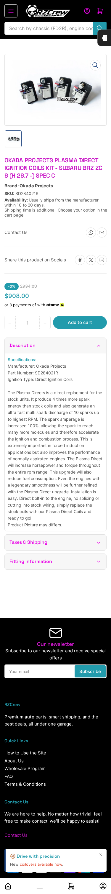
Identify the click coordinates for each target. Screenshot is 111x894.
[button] (55, 345)
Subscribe (90, 671)
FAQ (8, 776)
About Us (14, 761)
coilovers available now (41, 864)
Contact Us (16, 835)
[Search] (99, 28)
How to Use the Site (25, 753)
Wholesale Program (25, 768)
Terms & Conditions (25, 784)
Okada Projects (36, 186)
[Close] (100, 854)
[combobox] (55, 28)
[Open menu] (10, 10)
